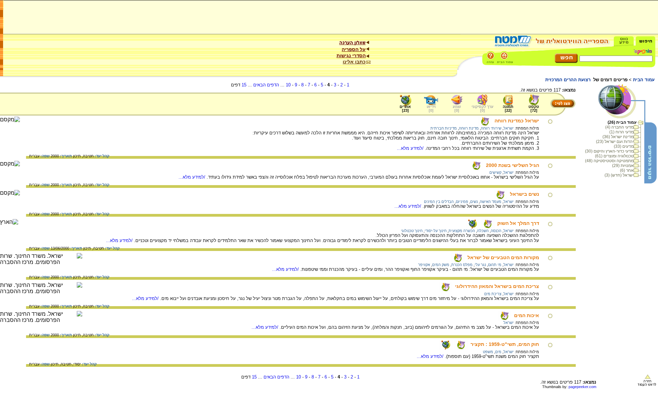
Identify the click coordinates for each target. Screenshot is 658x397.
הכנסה (496, 231)
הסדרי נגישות (351, 55)
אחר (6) (627, 170)
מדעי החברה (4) (619, 127)
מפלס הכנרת (462, 265)
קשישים (495, 172)
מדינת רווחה (469, 128)
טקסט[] (533, 108)
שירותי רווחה (491, 128)
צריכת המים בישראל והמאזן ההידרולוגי (497, 286)
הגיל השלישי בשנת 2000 (512, 165)
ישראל (508, 128)
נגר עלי (480, 265)
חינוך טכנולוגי (412, 231)
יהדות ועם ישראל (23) (615, 141)
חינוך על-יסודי (436, 231)
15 (244, 84)
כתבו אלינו (354, 61)
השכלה (483, 231)
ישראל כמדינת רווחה (517, 120)
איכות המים (526, 315)
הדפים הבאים (266, 84)
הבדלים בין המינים (439, 202)
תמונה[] (508, 108)
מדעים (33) (624, 146)
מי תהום (494, 265)
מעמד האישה (490, 202)
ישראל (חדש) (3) (619, 175)
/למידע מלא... (411, 148)
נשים (474, 202)
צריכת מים (492, 294)
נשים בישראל (524, 194)
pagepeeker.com (582, 387)
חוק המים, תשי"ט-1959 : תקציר (505, 344)
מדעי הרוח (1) (621, 132)
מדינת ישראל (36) (618, 136)
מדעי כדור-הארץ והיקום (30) (609, 151)
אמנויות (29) (623, 165)
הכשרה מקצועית (462, 231)
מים (498, 352)
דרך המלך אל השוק (518, 223)
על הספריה (354, 49)
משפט (488, 352)
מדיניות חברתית (443, 128)
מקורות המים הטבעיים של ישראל (503, 257)
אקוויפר (424, 265)
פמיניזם (462, 202)
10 (288, 84)
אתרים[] (405, 108)
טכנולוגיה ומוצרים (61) (614, 156)
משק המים (440, 265)
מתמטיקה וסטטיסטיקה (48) (609, 160)
